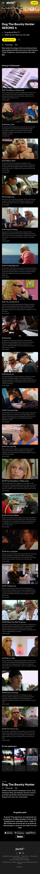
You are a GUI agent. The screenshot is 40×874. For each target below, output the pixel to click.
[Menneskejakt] (32, 760)
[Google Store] (19, 832)
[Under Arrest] (20, 760)
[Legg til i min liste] (19, 39)
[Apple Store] (8, 832)
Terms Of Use (25, 856)
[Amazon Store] (30, 832)
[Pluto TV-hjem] (11, 2)
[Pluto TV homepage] (20, 849)
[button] (3, 3)
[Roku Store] (20, 836)
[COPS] (7, 760)
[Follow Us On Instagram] (23, 853)
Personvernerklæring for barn (20, 858)
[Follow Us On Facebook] (20, 853)
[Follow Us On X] (17, 853)
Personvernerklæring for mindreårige (19, 859)
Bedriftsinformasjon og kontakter (11, 856)
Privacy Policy (33, 856)
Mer (3, 55)
